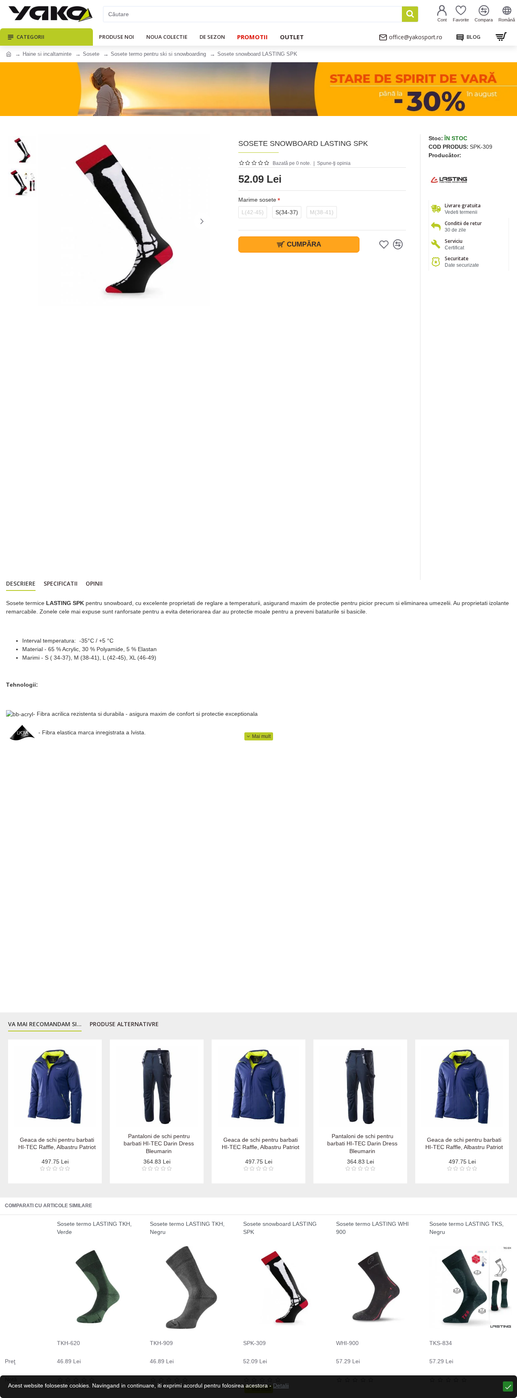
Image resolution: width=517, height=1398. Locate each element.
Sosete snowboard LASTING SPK (280, 1228)
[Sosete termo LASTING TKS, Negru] (470, 1287)
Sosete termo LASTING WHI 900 (372, 1228)
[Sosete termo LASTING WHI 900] (377, 1287)
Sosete (91, 54)
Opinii (94, 583)
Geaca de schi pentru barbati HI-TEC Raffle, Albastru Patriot (57, 1143)
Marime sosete (257, 199)
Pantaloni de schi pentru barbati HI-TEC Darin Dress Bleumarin (159, 1143)
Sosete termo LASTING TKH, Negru (187, 1228)
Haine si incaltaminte (47, 54)
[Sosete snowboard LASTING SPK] (284, 1287)
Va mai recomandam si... (45, 1024)
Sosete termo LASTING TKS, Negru (466, 1228)
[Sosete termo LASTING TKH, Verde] (98, 1287)
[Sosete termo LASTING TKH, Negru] (191, 1287)
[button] (46, 221)
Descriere (21, 583)
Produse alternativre (124, 1024)
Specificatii (61, 583)
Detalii (281, 1385)
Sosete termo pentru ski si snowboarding (158, 54)
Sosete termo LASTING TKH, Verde (94, 1228)
